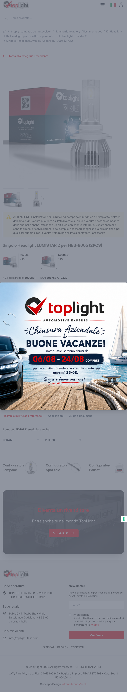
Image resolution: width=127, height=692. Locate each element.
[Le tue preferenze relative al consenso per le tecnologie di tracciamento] (124, 519)
